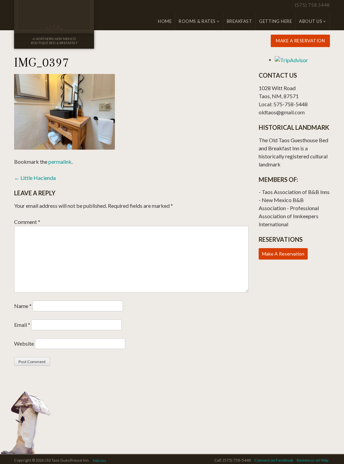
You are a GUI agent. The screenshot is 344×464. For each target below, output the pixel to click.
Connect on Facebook (273, 460)
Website (24, 343)
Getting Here (275, 21)
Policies (99, 460)
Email (22, 324)
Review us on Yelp (312, 460)
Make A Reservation (283, 254)
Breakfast (239, 21)
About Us (310, 21)
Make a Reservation (300, 40)
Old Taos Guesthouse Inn (54, 15)
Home (165, 21)
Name (23, 306)
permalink (60, 161)
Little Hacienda (35, 178)
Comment (27, 222)
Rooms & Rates (197, 21)
